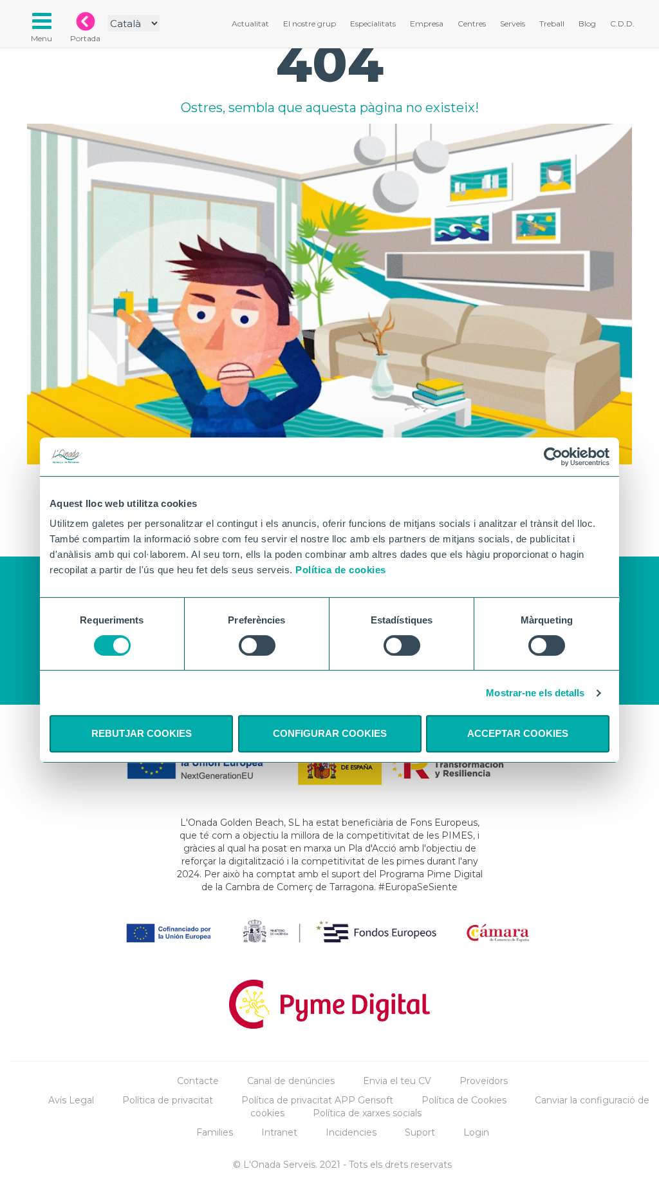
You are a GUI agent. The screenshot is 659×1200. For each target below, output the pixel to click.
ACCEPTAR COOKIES (517, 733)
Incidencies (351, 1132)
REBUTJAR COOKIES (141, 733)
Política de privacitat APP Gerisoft (317, 1100)
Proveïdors (483, 1081)
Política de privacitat (167, 1100)
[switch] (257, 645)
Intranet (279, 1132)
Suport (420, 1132)
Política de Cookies (464, 1100)
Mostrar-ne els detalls (535, 692)
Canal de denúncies (291, 1081)
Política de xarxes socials (367, 1113)
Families (214, 1132)
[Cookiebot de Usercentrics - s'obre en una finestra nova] (553, 456)
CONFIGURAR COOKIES (330, 733)
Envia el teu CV (397, 1081)
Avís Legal (71, 1100)
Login (476, 1132)
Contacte (198, 1081)
